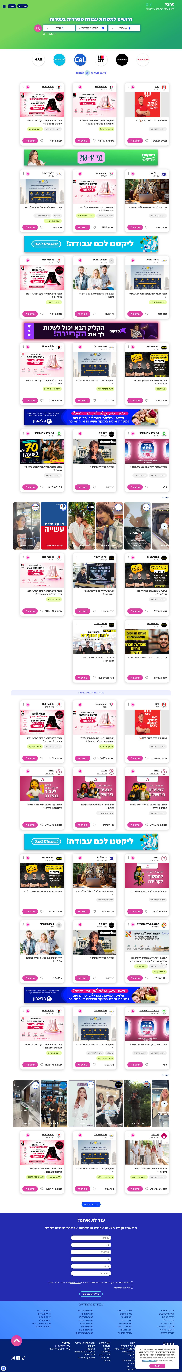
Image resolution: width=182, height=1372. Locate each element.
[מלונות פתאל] (59, 174)
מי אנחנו (131, 1366)
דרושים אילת (87, 1326)
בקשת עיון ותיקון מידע (125, 1348)
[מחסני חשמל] (164, 347)
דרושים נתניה (45, 1316)
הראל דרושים (126, 1329)
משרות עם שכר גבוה (41, 1323)
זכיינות (107, 1360)
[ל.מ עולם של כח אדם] (164, 434)
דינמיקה (103, 432)
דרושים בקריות (44, 1310)
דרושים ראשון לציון (84, 1332)
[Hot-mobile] (111, 87)
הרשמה (131, 1363)
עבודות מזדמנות (125, 1332)
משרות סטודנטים (166, 1313)
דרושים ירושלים (85, 1320)
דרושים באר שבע (85, 1310)
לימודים (91, 1345)
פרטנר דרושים (126, 1313)
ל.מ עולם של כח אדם (149, 432)
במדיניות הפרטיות (149, 1360)
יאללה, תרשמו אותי (91, 1294)
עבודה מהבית (168, 1316)
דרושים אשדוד (86, 1323)
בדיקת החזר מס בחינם (84, 1351)
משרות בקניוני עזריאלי (85, 1342)
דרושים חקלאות (167, 1329)
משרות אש (105, 1357)
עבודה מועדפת (167, 1310)
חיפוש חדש (49, 34)
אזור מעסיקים (129, 1360)
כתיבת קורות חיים (86, 1357)
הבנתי (157, 1366)
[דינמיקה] (111, 434)
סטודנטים (106, 1351)
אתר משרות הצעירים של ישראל (160, 8)
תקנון (132, 1342)
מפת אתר (130, 1369)
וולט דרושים (126, 1316)
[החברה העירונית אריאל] (164, 925)
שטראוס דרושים (125, 1326)
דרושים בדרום (44, 1313)
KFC (157, 86)
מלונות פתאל (48, 173)
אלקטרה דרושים (125, 1310)
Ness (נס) (154, 173)
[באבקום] (164, 1136)
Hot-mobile (101, 86)
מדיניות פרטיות (128, 1345)
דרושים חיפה (87, 1313)
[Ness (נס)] (164, 174)
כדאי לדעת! (89, 1354)
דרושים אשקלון (86, 1316)
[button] (38, 28)
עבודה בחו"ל (168, 1320)
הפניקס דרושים (167, 1332)
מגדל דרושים (126, 1320)
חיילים (107, 1348)
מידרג (156, 770)
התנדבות (91, 1348)
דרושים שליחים (167, 1323)
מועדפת (106, 1345)
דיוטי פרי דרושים (43, 1326)
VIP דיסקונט (104, 1342)
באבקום (155, 1134)
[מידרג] (164, 772)
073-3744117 (61, 1345)
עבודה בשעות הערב (165, 1326)
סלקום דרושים (125, 1323)
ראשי (132, 1357)
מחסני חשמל (153, 346)
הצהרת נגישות (128, 1351)
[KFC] (164, 87)
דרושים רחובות (86, 1329)
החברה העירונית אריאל (148, 923)
